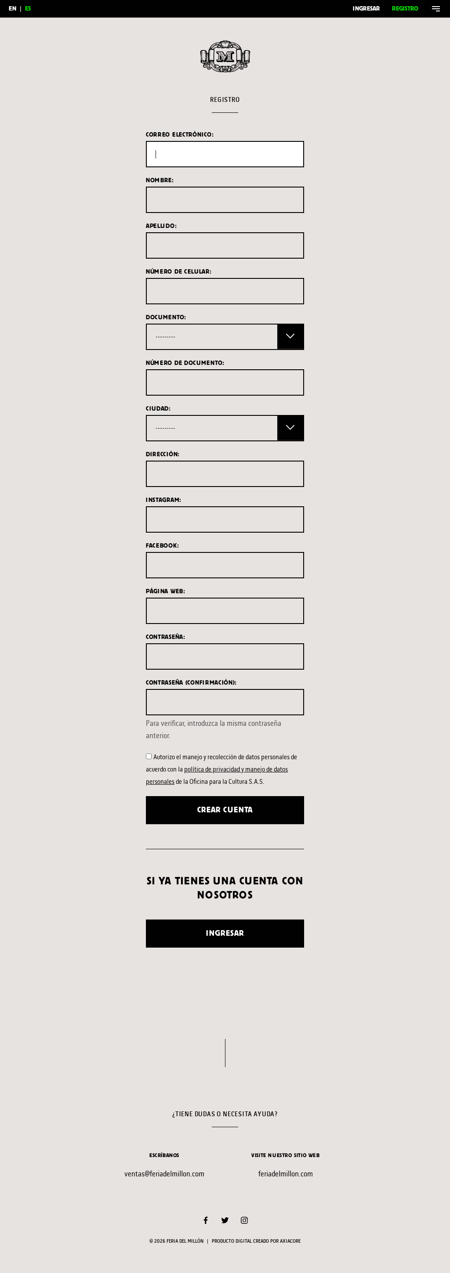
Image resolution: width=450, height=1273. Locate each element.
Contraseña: (165, 637)
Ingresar (366, 8)
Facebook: (162, 545)
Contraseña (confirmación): (191, 682)
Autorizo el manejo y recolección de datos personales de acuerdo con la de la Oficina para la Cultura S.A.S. (221, 769)
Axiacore (290, 1241)
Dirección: (163, 454)
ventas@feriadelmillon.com (164, 1174)
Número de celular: (179, 271)
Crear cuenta (225, 810)
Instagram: (163, 500)
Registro (405, 8)
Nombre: (160, 180)
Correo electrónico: (180, 134)
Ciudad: (158, 408)
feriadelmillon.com (285, 1174)
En (12, 8)
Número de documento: (185, 363)
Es (28, 8)
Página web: (165, 591)
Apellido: (161, 226)
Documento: (166, 317)
